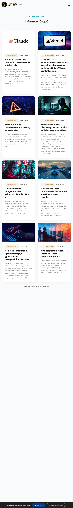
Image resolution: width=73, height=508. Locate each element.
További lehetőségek (56, 505)
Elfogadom (39, 505)
